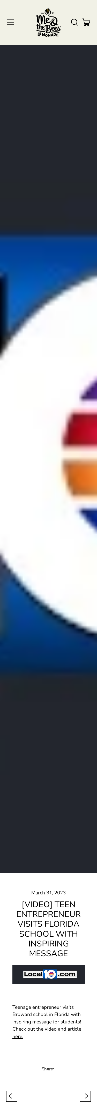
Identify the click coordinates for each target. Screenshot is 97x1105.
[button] (74, 22)
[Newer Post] (85, 1096)
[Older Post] (11, 1096)
